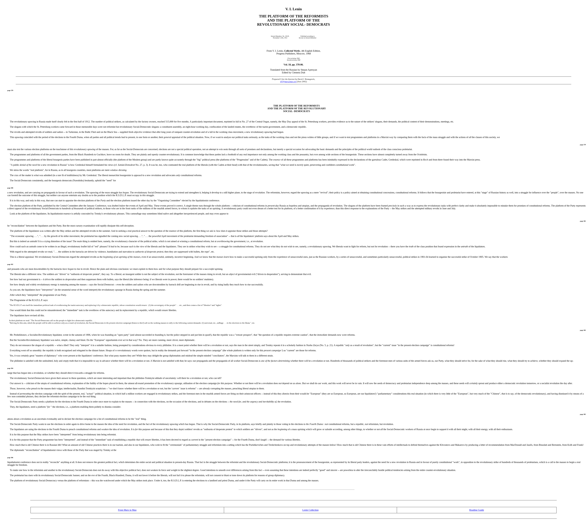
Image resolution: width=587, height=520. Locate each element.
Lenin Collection (310, 510)
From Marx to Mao (127, 510)
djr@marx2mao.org (288, 81)
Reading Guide (476, 510)
